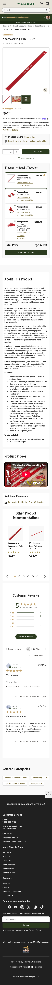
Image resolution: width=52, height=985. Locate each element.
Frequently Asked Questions (14, 841)
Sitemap (38, 967)
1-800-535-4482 (9, 822)
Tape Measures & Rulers (15, 784)
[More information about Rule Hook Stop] (15, 206)
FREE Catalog (8, 860)
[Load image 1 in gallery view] (7, 99)
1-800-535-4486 (9, 829)
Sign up (26, 925)
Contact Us (7, 833)
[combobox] (37, 655)
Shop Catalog (8, 868)
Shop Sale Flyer (9, 864)
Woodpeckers (36, 784)
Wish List (6, 856)
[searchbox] (15, 649)
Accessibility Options (19, 967)
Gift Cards (7, 852)
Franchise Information (12, 891)
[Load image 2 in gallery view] (16, 99)
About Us (6, 883)
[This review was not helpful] (43, 696)
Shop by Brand (9, 872)
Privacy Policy (35, 930)
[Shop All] (4, 4)
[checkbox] (26, 181)
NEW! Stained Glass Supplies (26, 22)
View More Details (10, 130)
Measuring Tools (40, 778)
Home (5, 26)
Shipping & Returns (11, 837)
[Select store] (42, 3)
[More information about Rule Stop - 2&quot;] (15, 191)
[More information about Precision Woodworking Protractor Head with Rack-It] (15, 221)
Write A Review (26, 636)
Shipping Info (29, 137)
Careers (6, 887)
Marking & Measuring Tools (21, 26)
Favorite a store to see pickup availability (27, 141)
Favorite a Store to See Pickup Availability (23, 235)
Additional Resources (16, 496)
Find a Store (8, 895)
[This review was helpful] (38, 696)
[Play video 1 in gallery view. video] (25, 99)
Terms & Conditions (33, 962)
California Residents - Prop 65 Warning (26, 502)
